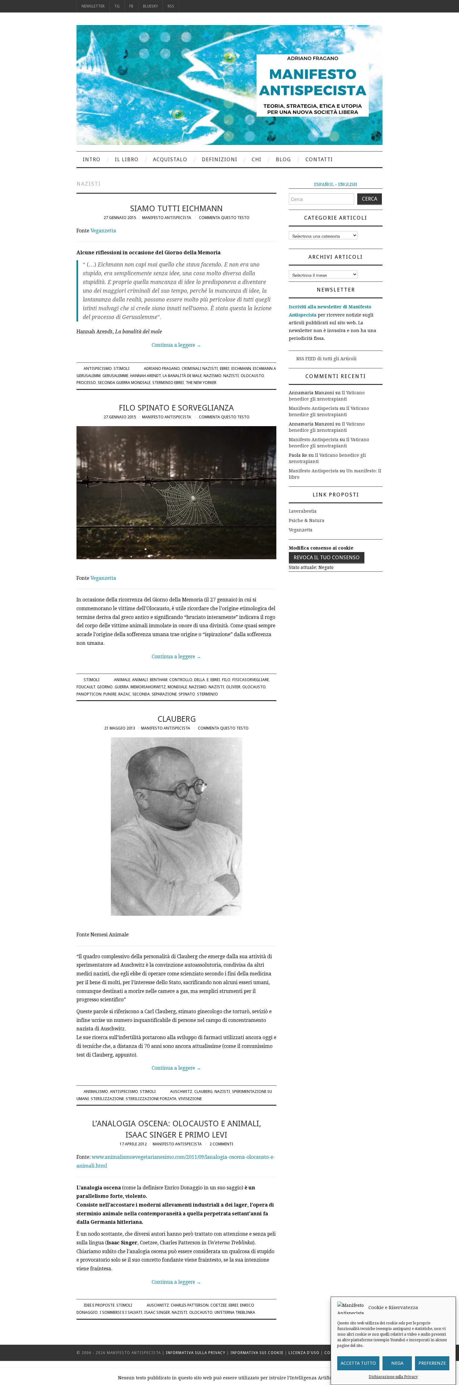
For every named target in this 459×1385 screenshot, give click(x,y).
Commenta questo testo (224, 217)
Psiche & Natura (306, 520)
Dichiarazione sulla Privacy (393, 1377)
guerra (122, 687)
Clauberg (176, 719)
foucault (85, 687)
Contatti (319, 159)
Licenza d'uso (304, 1353)
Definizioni (219, 159)
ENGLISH (347, 184)
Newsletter (93, 6)
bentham (158, 679)
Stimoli (122, 368)
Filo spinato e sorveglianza (176, 407)
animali (140, 679)
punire (109, 694)
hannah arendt (145, 375)
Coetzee (218, 1305)
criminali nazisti (200, 368)
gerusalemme (115, 375)
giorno (105, 687)
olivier (233, 687)
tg (117, 6)
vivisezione (190, 1098)
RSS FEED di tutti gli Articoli (326, 358)
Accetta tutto (358, 1363)
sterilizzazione (107, 1098)
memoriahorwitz (148, 687)
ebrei (225, 368)
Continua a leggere (176, 345)
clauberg (203, 1091)
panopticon (88, 694)
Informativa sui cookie (257, 1353)
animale (122, 679)
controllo (180, 679)
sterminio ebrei (168, 382)
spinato (187, 694)
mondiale (177, 687)
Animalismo (96, 1091)
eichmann (241, 368)
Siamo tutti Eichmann (176, 208)
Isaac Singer (157, 1312)
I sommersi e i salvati (121, 1312)
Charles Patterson (190, 1305)
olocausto (252, 375)
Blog (283, 159)
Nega (397, 1363)
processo (86, 382)
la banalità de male (182, 375)
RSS (171, 6)
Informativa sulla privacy (195, 1353)
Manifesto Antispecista (166, 217)
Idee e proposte (99, 1305)
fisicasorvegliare (250, 679)
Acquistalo (170, 159)
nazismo (212, 375)
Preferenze (432, 1363)
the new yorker (201, 382)
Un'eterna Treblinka (235, 1312)
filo (226, 679)
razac (124, 694)
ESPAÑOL (324, 184)
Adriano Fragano (162, 368)
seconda (141, 694)
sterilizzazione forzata (151, 1098)
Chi (256, 159)
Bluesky (150, 6)
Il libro (127, 159)
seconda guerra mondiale (124, 382)
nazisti (231, 375)
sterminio (207, 694)
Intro (92, 159)
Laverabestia (303, 511)
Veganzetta (103, 231)
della (199, 679)
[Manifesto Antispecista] (229, 84)
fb (131, 6)
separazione (164, 694)
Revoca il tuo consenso (327, 557)
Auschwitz (181, 1091)
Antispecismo (98, 368)
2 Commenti (221, 1144)
